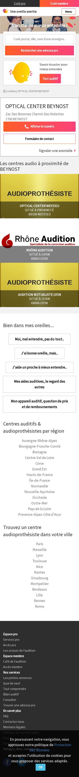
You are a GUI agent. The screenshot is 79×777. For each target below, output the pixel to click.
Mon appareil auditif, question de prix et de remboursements (39, 404)
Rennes (39, 600)
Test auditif (50, 79)
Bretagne (39, 452)
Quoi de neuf (11, 683)
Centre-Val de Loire (39, 457)
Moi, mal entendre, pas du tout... (39, 339)
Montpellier (40, 583)
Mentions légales (14, 727)
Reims (39, 606)
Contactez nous (13, 722)
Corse (39, 463)
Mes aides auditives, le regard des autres (39, 384)
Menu (68, 11)
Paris (39, 544)
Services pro (11, 640)
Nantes (39, 572)
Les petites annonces (17, 678)
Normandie (39, 486)
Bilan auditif (11, 694)
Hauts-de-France (40, 474)
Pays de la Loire (39, 509)
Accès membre (12, 667)
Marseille (40, 549)
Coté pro (19, 3)
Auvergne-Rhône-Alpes (39, 440)
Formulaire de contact (39, 139)
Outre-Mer (39, 503)
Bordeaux (39, 589)
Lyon (39, 555)
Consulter (9, 700)
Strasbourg (39, 578)
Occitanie (39, 497)
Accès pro (9, 645)
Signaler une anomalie (55, 150)
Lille (39, 595)
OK (41, 767)
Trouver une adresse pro (19, 705)
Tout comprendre (14, 689)
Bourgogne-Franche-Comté (39, 446)
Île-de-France (39, 480)
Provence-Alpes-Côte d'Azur (39, 514)
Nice (39, 566)
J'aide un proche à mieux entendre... (39, 367)
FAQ (5, 716)
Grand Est (39, 469)
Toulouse (39, 561)
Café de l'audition (14, 661)
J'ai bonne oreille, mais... (39, 353)
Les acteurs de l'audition (19, 650)
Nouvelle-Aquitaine (39, 491)
